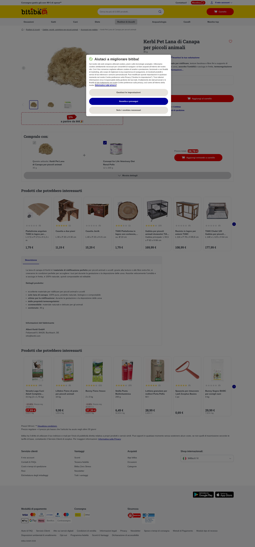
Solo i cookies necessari (128, 110)
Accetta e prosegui (128, 101)
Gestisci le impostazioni (128, 92)
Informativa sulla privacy (105, 85)
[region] (128, 85)
